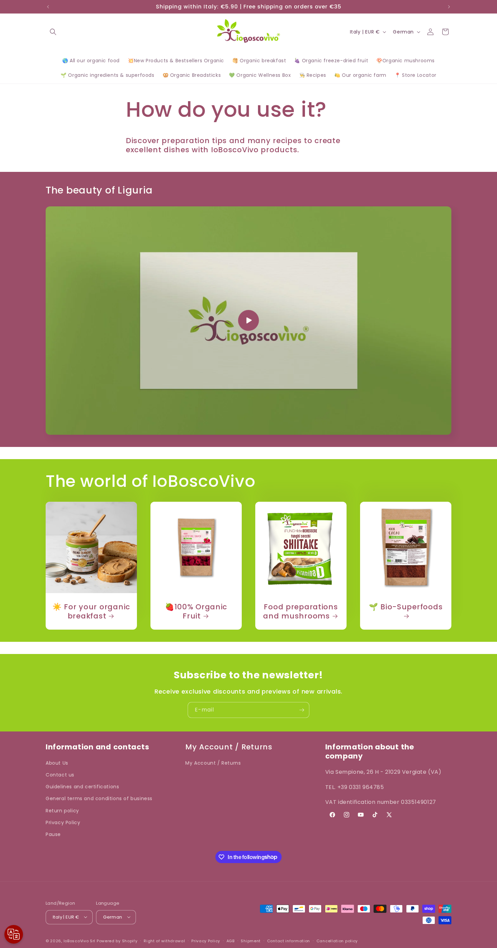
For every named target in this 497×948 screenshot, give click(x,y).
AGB (231, 940)
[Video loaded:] (248, 320)
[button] (53, 31)
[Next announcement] (449, 6)
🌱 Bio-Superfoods (406, 607)
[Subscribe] (301, 710)
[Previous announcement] (48, 6)
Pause (53, 834)
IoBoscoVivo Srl (80, 940)
